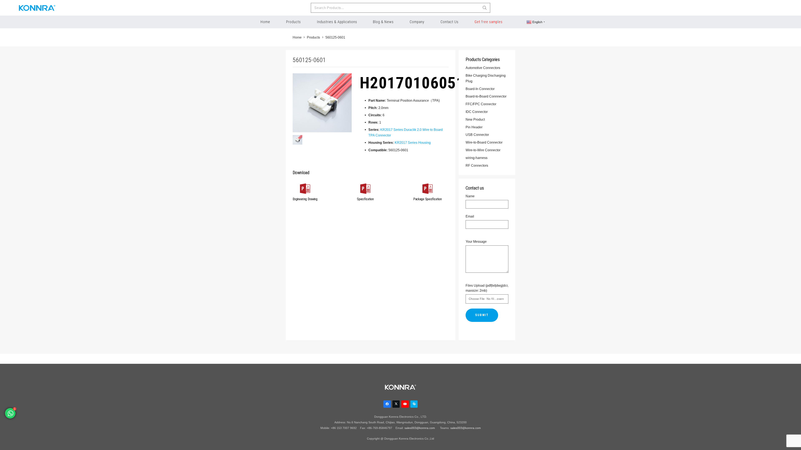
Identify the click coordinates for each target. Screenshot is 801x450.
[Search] (484, 8)
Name (470, 196)
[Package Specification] (427, 189)
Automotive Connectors (483, 68)
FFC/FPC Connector (481, 104)
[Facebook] (387, 404)
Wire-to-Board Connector (484, 142)
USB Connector (478, 134)
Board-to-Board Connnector (486, 96)
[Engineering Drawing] (305, 189)
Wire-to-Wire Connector (483, 150)
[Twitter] (396, 404)
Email (470, 216)
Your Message (476, 241)
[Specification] (365, 189)
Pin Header (474, 127)
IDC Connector (477, 112)
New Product (476, 119)
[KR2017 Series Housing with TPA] (297, 140)
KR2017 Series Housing (413, 142)
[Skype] (414, 404)
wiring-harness (477, 158)
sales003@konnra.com (419, 428)
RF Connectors (477, 165)
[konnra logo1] (37, 8)
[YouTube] (405, 404)
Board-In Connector (480, 89)
